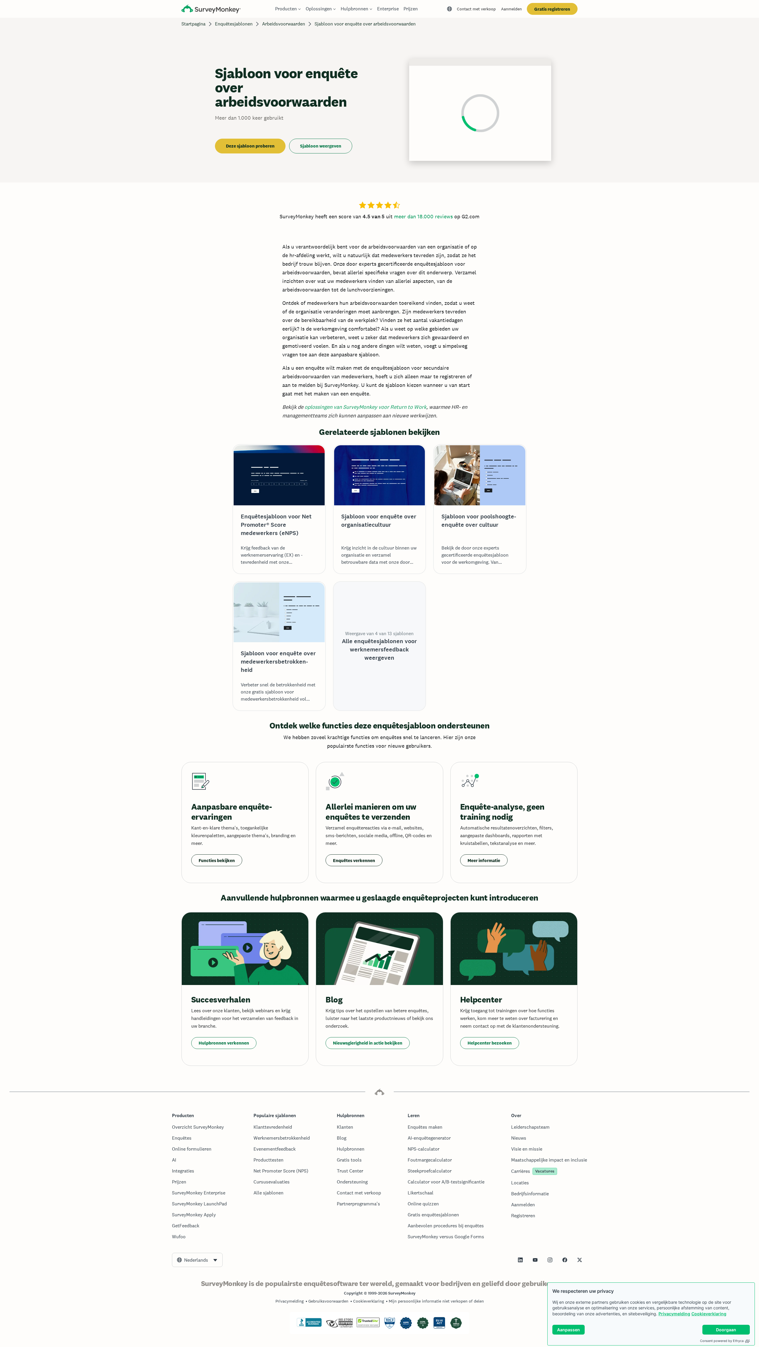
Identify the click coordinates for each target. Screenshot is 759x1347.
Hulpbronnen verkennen (224, 1043)
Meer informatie (484, 860)
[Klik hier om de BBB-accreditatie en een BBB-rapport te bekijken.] (309, 1325)
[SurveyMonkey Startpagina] (211, 9)
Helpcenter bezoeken (490, 1043)
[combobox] (197, 1260)
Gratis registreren (552, 9)
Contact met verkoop (476, 9)
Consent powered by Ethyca (722, 1341)
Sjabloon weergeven (320, 146)
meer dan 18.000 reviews (423, 216)
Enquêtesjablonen (234, 24)
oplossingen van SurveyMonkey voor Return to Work (365, 406)
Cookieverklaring (708, 1313)
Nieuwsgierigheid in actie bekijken (367, 1043)
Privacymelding (674, 1313)
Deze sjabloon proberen (250, 146)
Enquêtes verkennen (354, 860)
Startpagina (193, 24)
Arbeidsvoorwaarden (283, 24)
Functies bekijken (217, 860)
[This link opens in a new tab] (520, 1260)
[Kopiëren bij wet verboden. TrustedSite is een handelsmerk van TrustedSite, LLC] (368, 1325)
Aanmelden (511, 9)
